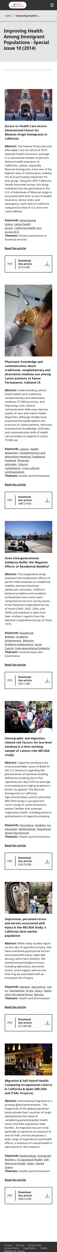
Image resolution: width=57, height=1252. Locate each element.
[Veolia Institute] (17, 5)
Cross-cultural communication (22, 470)
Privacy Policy (35, 1245)
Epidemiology (27, 829)
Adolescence (25, 644)
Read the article (15, 248)
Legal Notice (29, 1248)
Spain (30, 1163)
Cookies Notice (11, 1248)
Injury (38, 990)
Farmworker (16, 990)
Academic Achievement (16, 638)
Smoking (40, 825)
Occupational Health (29, 1159)
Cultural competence (16, 466)
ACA (16, 232)
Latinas (24, 449)
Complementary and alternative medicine (25, 454)
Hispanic (24, 987)
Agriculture (26, 825)
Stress (30, 990)
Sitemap (20, 1245)
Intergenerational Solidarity (32, 648)
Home (8, 15)
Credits (43, 1248)
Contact (8, 1245)
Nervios (39, 994)
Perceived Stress (22, 994)
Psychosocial (21, 833)
